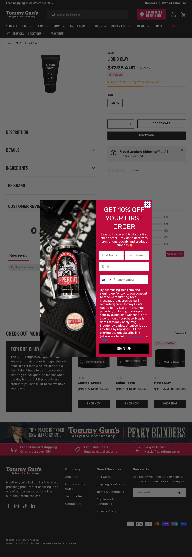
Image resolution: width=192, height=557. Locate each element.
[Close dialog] (147, 204)
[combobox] (106, 279)
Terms (104, 340)
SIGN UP (124, 348)
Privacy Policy (135, 336)
